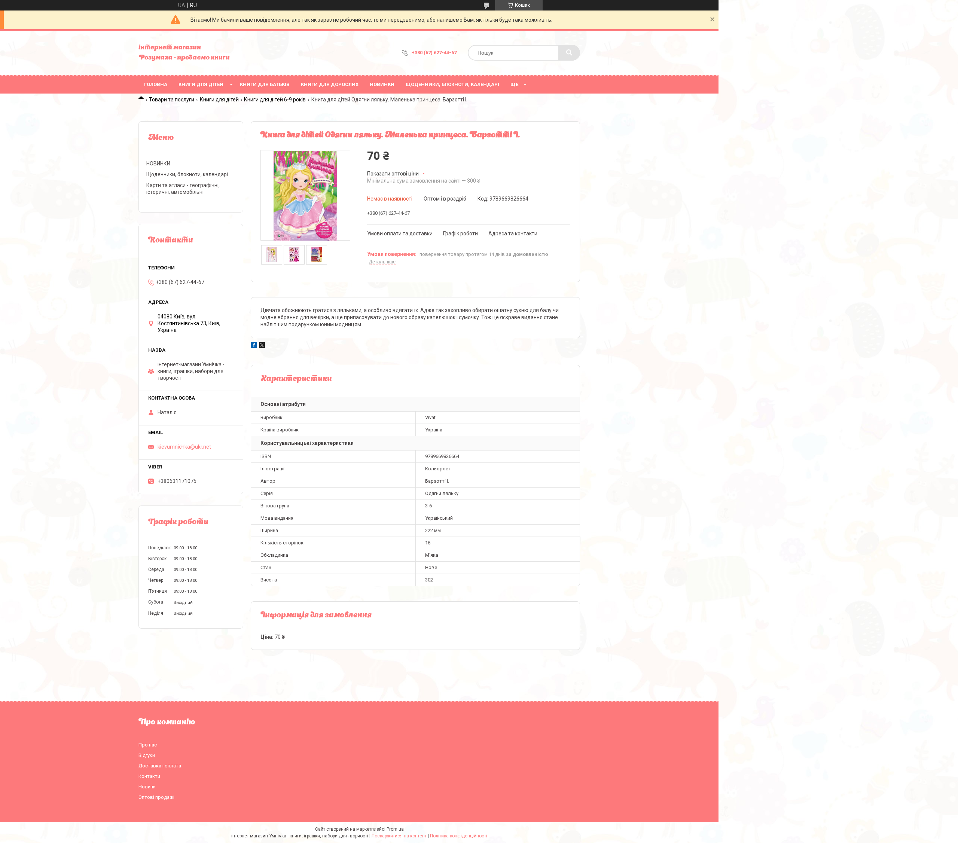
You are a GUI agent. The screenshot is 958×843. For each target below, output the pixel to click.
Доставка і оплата (159, 766)
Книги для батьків (265, 84)
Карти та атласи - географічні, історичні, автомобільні (183, 188)
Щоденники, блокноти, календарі (452, 84)
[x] (262, 346)
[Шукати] (569, 53)
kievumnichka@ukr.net (184, 447)
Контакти (149, 776)
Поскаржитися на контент (399, 836)
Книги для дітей (201, 84)
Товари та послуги (171, 100)
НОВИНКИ (382, 84)
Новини (147, 786)
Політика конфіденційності (458, 836)
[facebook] (254, 346)
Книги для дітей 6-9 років (275, 100)
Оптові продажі (156, 797)
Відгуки (146, 755)
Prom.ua (395, 829)
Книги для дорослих (330, 84)
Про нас (147, 745)
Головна (155, 84)
